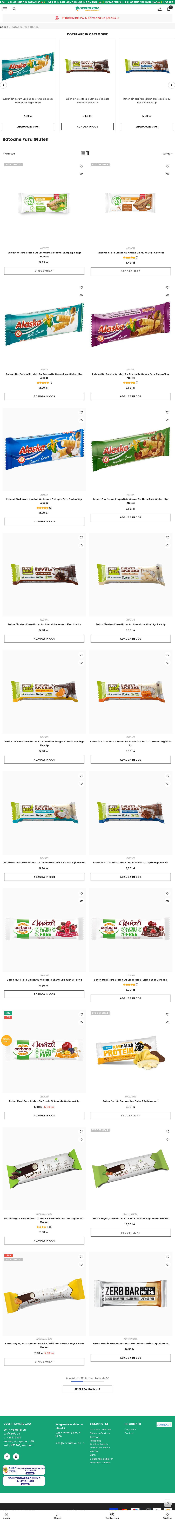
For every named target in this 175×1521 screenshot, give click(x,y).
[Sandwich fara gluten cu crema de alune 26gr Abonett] (130, 203)
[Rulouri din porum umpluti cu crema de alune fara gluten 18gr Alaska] (130, 449)
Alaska (44, 369)
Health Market (44, 1213)
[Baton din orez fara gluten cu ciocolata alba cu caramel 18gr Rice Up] (130, 692)
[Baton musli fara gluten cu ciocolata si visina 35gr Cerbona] (130, 930)
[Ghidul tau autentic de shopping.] (164, 1443)
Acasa (4, 27)
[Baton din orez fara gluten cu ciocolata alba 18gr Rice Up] (130, 574)
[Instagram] (16, 1456)
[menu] (5, 9)
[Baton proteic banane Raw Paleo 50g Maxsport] (130, 1051)
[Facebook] (7, 1456)
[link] (58, 1515)
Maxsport (130, 1096)
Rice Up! (44, 619)
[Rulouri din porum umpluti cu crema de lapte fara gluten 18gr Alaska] (44, 449)
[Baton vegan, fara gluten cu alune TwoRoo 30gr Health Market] (130, 1168)
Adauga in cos (44, 396)
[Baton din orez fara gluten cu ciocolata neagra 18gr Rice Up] (44, 574)
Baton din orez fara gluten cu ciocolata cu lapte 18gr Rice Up (146, 100)
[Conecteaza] (160, 9)
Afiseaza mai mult (88, 1389)
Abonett (44, 248)
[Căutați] (14, 9)
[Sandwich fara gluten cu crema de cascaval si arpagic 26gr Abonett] (44, 203)
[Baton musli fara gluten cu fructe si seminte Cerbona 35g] (44, 1051)
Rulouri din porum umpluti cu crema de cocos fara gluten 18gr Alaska (28, 100)
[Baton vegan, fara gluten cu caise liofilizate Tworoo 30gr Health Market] (44, 1294)
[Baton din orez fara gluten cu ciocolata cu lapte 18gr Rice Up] (130, 813)
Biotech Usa (130, 1339)
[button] (83, 153)
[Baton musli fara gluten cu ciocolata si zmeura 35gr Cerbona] (44, 930)
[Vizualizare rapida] (81, 174)
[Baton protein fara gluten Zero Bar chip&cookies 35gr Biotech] (130, 1294)
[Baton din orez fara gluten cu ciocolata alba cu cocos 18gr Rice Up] (44, 813)
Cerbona (44, 975)
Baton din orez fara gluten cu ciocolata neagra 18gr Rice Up (87, 100)
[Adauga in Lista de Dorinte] (81, 166)
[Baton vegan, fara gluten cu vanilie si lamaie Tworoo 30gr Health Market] (44, 1168)
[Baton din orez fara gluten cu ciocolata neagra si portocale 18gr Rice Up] (44, 692)
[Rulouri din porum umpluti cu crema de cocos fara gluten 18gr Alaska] (44, 324)
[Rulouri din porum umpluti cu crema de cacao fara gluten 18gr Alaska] (130, 324)
